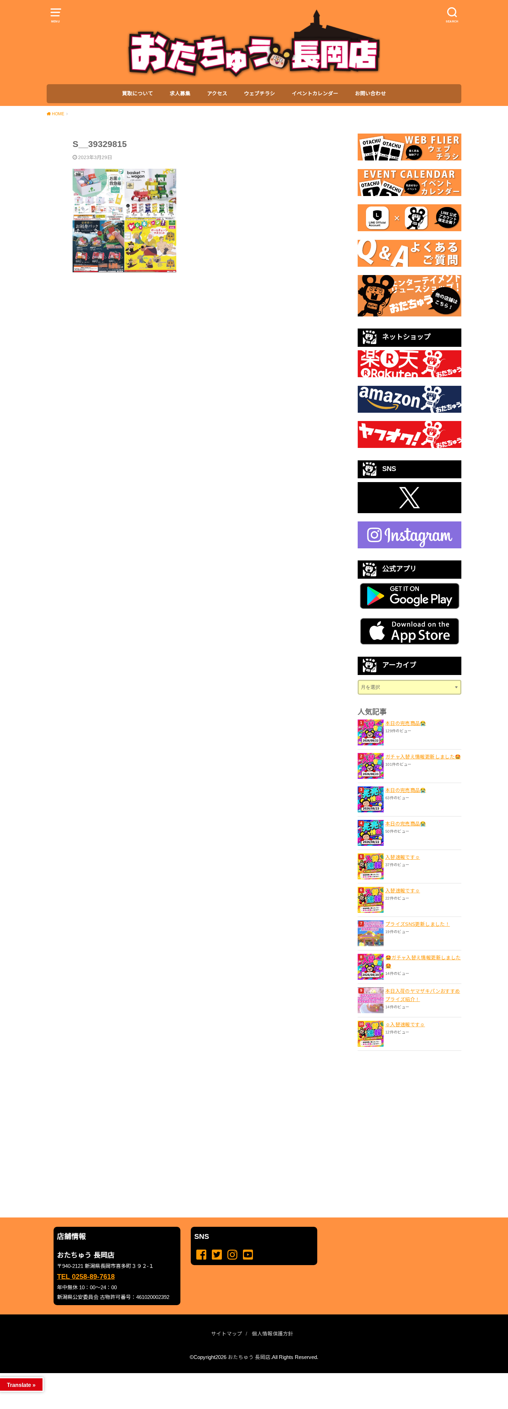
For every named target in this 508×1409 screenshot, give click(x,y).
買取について (137, 93)
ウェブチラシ (259, 93)
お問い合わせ (370, 93)
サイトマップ (226, 1334)
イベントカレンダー (315, 93)
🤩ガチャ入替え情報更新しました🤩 (423, 962)
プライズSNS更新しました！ (417, 924)
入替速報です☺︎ (402, 857)
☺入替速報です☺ (405, 1024)
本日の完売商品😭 (405, 723)
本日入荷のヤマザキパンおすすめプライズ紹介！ (422, 995)
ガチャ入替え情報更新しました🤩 (423, 757)
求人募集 (180, 93)
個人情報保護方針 (272, 1334)
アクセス (217, 93)
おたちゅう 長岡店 (249, 1357)
